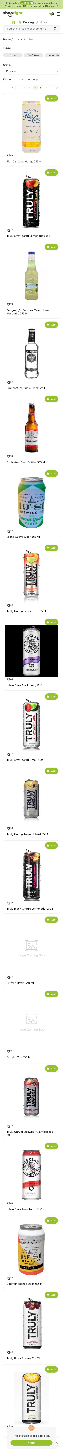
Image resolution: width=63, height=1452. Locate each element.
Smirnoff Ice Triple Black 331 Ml (27, 388)
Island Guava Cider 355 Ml (23, 536)
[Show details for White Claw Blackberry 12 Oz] (31, 651)
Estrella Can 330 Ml (19, 1057)
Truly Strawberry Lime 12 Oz (25, 759)
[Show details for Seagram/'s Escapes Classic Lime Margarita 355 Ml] (31, 275)
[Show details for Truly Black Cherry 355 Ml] (31, 1323)
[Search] (55, 29)
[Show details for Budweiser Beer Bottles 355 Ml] (31, 427)
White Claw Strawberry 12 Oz (25, 1209)
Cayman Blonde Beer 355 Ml (25, 1283)
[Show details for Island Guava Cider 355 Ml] (31, 502)
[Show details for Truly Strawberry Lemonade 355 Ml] (31, 201)
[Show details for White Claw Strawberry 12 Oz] (31, 1175)
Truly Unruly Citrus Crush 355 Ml (27, 611)
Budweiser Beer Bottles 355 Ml (26, 462)
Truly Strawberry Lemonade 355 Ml (29, 235)
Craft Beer (33, 55)
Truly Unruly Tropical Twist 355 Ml (28, 834)
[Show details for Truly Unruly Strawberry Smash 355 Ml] (31, 1097)
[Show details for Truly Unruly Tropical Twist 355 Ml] (31, 799)
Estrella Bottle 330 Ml (20, 983)
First (13, 87)
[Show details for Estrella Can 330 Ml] (31, 1022)
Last (57, 87)
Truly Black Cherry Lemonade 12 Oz (30, 908)
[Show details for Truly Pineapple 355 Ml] (31, 1398)
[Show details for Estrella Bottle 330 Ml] (31, 948)
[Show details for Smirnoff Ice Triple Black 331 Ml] (31, 353)
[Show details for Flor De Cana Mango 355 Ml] (31, 127)
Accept (31, 1442)
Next (51, 87)
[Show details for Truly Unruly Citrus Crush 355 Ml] (31, 576)
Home (7, 39)
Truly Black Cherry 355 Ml (23, 1358)
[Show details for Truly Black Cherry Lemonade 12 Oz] (31, 874)
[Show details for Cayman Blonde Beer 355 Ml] (31, 1249)
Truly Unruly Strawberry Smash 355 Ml (30, 1133)
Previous (18, 87)
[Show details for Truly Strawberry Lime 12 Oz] (31, 725)
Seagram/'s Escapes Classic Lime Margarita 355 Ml (28, 312)
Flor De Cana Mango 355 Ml (24, 161)
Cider (13, 55)
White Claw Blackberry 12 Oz (25, 685)
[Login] (14, 22)
